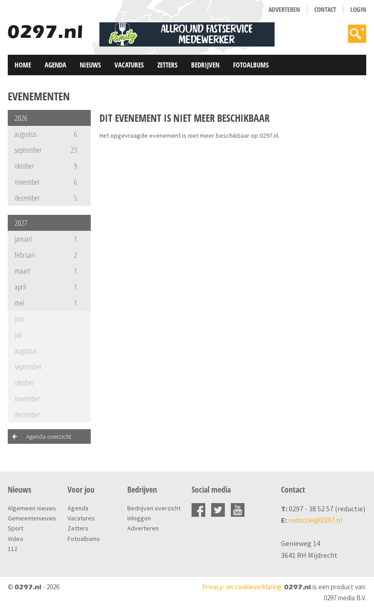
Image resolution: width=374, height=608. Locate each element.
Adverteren (284, 9)
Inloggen (139, 518)
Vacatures (129, 64)
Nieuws (90, 64)
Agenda (55, 64)
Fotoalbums (251, 64)
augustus (46, 134)
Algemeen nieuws (32, 508)
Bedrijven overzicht (154, 508)
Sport (15, 528)
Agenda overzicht (48, 436)
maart (46, 270)
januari (46, 239)
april (46, 286)
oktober (46, 166)
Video (15, 539)
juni (19, 318)
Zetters (167, 64)
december (46, 197)
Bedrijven (205, 64)
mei (46, 302)
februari (46, 254)
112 (12, 549)
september (46, 150)
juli (18, 334)
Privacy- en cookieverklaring (241, 586)
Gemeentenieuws (32, 518)
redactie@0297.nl (315, 520)
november (46, 182)
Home (23, 64)
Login (358, 9)
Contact (325, 9)
